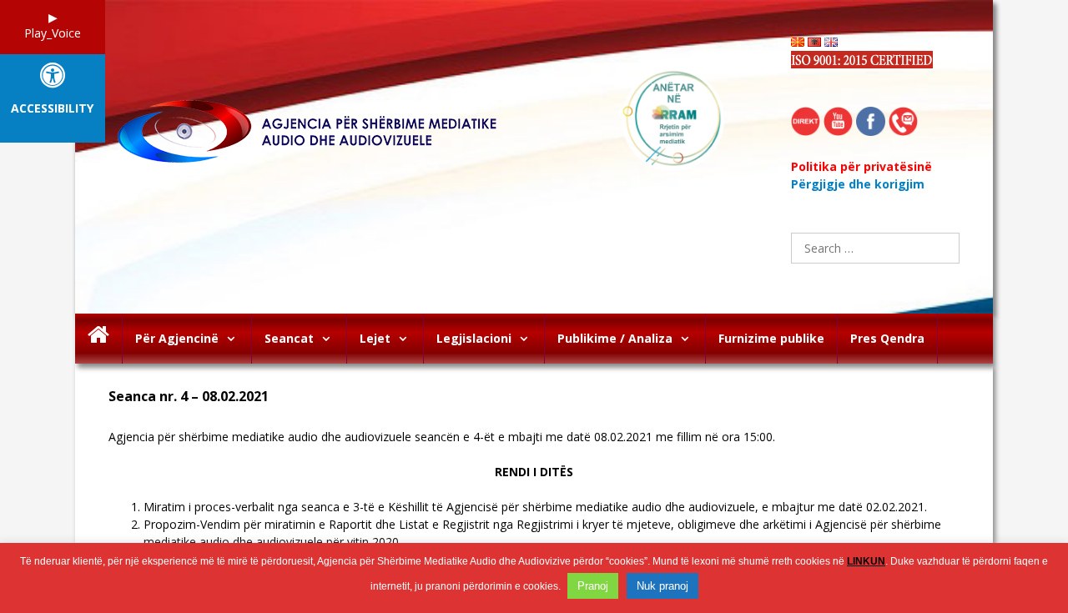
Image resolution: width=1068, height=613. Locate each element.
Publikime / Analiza (615, 338)
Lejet (375, 338)
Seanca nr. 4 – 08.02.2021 (188, 396)
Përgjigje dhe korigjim (857, 184)
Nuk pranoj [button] (662, 586)
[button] (235, 339)
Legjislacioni (473, 338)
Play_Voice (52, 33)
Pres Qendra (887, 338)
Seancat (289, 338)
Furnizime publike (771, 338)
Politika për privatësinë (861, 166)
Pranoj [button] (592, 586)
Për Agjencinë (177, 338)
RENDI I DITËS (534, 472)
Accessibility (52, 109)
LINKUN (866, 561)
